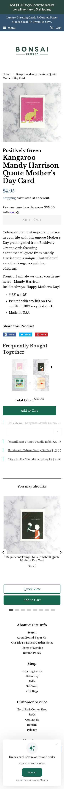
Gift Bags (32, 691)
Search (32, 632)
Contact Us (32, 719)
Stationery (32, 676)
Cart (58, 27)
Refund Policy (32, 652)
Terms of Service (32, 647)
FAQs (32, 714)
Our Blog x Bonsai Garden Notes (32, 642)
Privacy (32, 729)
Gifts (32, 681)
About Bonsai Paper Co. (32, 637)
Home (6, 74)
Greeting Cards (32, 671)
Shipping (9, 198)
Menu (11, 27)
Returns (32, 724)
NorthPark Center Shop (32, 709)
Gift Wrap (32, 686)
